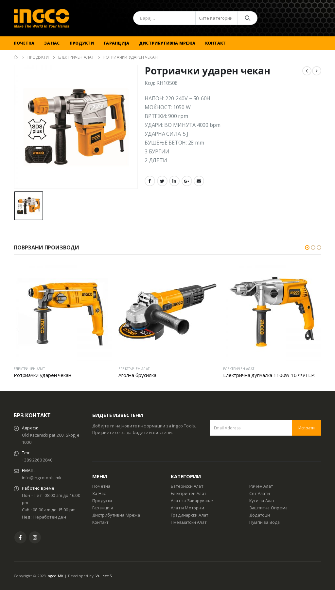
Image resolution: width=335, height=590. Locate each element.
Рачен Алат (261, 486)
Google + (187, 181)
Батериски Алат (187, 486)
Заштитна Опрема (268, 508)
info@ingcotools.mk (42, 478)
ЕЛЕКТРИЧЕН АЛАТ (29, 368)
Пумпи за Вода (264, 522)
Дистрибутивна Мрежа (167, 43)
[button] (307, 247)
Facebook (150, 181)
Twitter (162, 181)
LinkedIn (174, 181)
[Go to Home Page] (16, 57)
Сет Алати (259, 493)
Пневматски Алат (188, 522)
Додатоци (259, 515)
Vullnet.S (104, 575)
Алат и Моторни (187, 508)
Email (199, 181)
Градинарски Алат (189, 515)
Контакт (215, 43)
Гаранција (116, 43)
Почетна (24, 43)
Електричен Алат (188, 493)
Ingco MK (54, 575)
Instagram (35, 537)
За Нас (52, 43)
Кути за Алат (261, 500)
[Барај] (247, 18)
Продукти (82, 43)
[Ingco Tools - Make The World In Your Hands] (41, 18)
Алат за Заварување (192, 500)
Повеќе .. (101, 273)
